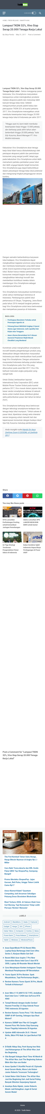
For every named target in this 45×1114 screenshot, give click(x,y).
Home (22, 1105)
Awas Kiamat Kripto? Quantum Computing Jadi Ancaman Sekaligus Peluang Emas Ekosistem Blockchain (20, 894)
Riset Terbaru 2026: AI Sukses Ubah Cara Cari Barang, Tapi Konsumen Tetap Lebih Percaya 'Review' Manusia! (22, 905)
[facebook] (8, 495)
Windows (14, 940)
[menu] (5, 13)
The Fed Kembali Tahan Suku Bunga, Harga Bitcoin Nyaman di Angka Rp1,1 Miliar (20, 860)
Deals (26, 922)
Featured (33, 922)
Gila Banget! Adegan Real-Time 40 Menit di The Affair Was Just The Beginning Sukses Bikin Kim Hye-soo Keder (23, 1059)
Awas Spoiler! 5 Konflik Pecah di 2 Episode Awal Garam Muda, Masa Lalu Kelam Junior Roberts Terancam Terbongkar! (23, 1069)
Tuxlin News (25, 1110)
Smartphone (33, 935)
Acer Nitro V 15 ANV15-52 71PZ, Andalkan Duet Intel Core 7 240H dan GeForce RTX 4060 (23, 996)
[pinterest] (28, 495)
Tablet (6, 940)
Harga (14, 926)
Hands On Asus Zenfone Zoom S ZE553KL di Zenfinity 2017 (21, 432)
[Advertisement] (22, 61)
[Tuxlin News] (22, 5)
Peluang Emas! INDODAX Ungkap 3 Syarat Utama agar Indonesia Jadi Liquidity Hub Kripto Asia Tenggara (23, 328)
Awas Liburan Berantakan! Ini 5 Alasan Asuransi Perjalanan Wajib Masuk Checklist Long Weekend (22, 338)
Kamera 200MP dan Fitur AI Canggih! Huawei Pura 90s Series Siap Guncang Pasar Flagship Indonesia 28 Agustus (21, 1025)
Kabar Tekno (8, 931)
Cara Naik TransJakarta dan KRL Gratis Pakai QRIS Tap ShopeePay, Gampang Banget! (21, 871)
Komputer (20, 931)
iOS (21, 926)
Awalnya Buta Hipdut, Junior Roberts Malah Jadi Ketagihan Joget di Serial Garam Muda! (21, 1089)
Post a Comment (34, 35)
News (37, 931)
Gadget (6, 926)
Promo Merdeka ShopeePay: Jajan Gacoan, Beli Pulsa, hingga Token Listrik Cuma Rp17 (21, 882)
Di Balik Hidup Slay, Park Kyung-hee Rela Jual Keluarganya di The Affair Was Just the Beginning (22, 1050)
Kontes (29, 931)
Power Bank (8, 935)
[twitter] (18, 495)
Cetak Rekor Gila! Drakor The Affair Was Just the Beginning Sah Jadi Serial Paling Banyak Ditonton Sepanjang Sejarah (23, 1079)
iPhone (27, 926)
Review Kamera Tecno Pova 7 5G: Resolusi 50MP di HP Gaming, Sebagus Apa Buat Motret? (23, 1016)
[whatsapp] (37, 495)
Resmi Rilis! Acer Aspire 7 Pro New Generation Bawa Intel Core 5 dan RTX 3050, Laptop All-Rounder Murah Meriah (22, 961)
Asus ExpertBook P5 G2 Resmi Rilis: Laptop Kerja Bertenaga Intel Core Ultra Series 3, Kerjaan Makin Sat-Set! (22, 951)
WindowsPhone (27, 940)
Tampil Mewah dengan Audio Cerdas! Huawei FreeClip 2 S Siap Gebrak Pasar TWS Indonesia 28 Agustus (22, 1006)
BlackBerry (17, 922)
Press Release (21, 935)
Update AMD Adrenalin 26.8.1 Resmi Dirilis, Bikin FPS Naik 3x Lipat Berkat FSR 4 (23, 1035)
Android (7, 922)
